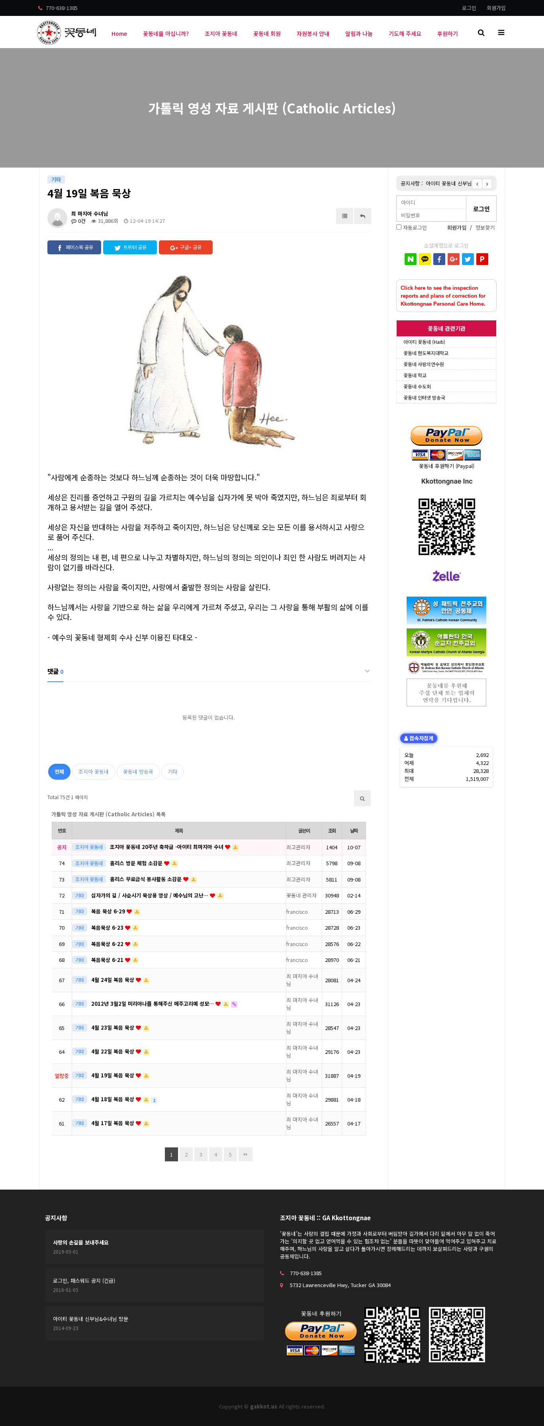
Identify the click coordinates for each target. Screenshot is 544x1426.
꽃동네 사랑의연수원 (423, 364)
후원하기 (447, 33)
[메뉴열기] (501, 32)
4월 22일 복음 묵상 (113, 1051)
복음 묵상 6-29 (109, 911)
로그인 (469, 8)
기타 (172, 771)
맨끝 (245, 1154)
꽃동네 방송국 (138, 771)
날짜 (354, 830)
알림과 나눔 (359, 33)
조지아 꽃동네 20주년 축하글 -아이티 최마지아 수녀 (167, 847)
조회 (332, 830)
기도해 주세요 (405, 33)
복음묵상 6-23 (108, 927)
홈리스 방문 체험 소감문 (137, 863)
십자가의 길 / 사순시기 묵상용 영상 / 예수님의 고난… (150, 895)
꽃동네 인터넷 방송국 (424, 397)
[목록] (344, 216)
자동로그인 (415, 227)
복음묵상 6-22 (108, 944)
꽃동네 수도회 (417, 386)
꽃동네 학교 (415, 375)
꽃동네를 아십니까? (166, 33)
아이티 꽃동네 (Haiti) (424, 341)
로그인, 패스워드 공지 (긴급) (84, 1280)
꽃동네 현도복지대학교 (425, 352)
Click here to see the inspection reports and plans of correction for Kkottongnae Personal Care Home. (443, 296)
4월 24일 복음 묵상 (113, 979)
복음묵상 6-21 (108, 960)
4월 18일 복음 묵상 (113, 1099)
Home (119, 33)
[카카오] (425, 259)
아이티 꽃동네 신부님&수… (455, 183)
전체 (59, 771)
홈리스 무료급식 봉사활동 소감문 (146, 879)
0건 (81, 220)
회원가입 (496, 8)
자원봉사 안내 (313, 33)
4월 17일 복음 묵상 (113, 1123)
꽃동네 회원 (267, 33)
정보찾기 (485, 227)
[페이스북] (439, 259)
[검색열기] (481, 32)
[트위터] (468, 259)
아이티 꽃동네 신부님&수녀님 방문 (90, 1319)
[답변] (362, 216)
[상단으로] (526, 1408)
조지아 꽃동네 (221, 33)
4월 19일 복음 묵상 (113, 1075)
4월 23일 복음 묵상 (113, 1027)
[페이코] (482, 259)
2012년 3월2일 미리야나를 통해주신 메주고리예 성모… (153, 1003)
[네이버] (411, 259)
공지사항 (56, 1217)
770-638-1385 (61, 8)
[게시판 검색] (362, 798)
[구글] (454, 259)
